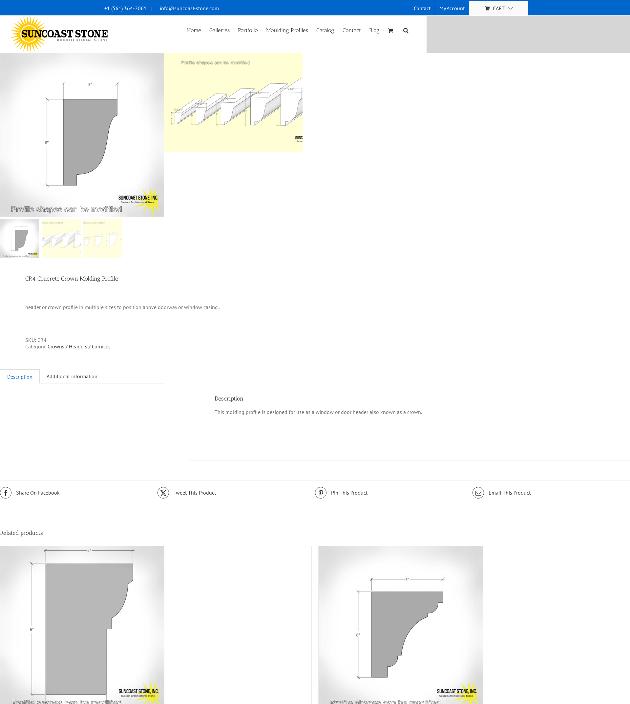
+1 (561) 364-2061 (125, 8)
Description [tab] (19, 376)
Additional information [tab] (72, 376)
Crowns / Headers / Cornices (79, 346)
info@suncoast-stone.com (189, 8)
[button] (406, 30)
